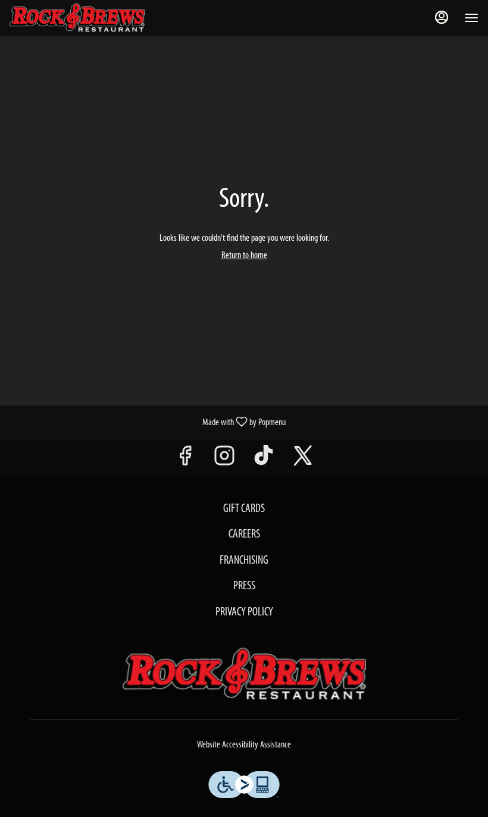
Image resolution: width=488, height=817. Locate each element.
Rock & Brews (244, 674)
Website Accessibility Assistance (244, 745)
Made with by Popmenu (147, 422)
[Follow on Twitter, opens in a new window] (303, 460)
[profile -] (441, 17)
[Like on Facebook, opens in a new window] (185, 460)
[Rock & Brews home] (87, 18)
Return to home (244, 255)
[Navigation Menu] (471, 18)
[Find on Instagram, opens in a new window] (224, 460)
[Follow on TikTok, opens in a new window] (263, 460)
